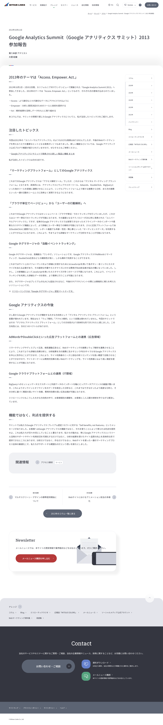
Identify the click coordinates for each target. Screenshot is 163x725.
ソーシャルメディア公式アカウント (116, 612)
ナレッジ (96, 13)
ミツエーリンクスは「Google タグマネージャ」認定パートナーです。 (43, 291)
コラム (104, 13)
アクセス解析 (51, 462)
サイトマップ (13, 708)
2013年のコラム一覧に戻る (63, 513)
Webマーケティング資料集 (138, 159)
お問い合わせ (151, 5)
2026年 (131, 85)
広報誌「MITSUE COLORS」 (138, 144)
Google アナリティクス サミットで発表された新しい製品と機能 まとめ (43, 153)
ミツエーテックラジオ (136, 137)
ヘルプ (62, 708)
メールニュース (134, 152)
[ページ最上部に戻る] (149, 598)
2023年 (131, 107)
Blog (130, 129)
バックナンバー (134, 122)
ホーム (90, 13)
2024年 (131, 100)
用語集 (131, 177)
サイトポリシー (49, 708)
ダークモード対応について (140, 5)
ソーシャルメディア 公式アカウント (139, 168)
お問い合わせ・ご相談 (48, 666)
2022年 (131, 115)
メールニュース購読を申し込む (36, 558)
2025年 (131, 93)
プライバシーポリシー (31, 708)
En (112, 5)
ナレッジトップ (134, 187)
